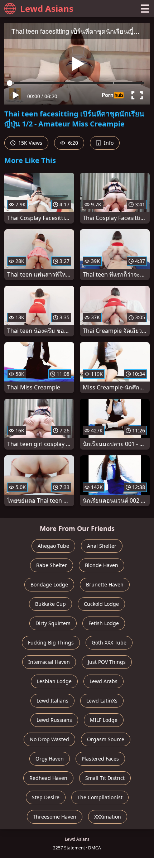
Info (108, 142)
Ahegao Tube (53, 545)
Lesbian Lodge (54, 681)
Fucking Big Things (51, 642)
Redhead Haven (48, 778)
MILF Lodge (103, 719)
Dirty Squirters (53, 623)
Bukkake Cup (50, 603)
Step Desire (45, 797)
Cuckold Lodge (101, 603)
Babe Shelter (51, 565)
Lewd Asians (46, 8)
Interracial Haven (49, 661)
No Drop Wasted (49, 739)
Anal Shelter (101, 545)
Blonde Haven (101, 565)
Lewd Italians (52, 700)
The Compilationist (99, 797)
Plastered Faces (100, 758)
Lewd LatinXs (101, 700)
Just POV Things (107, 661)
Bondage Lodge (49, 584)
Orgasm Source (105, 739)
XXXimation (107, 816)
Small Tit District (105, 778)
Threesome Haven (54, 816)
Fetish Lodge (103, 623)
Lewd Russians (54, 719)
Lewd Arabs (103, 681)
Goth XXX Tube (109, 642)
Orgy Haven (49, 758)
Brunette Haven (105, 584)
